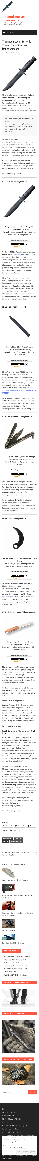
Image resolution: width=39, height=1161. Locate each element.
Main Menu (10, 32)
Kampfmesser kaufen (10, 1129)
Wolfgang (11, 52)
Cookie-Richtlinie (22, 1148)
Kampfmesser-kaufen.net (15, 18)
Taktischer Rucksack (9, 930)
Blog (3, 1109)
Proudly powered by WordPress (12, 1156)
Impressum (6, 1122)
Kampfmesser (17, 254)
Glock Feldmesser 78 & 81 (11, 1119)
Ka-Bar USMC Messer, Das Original (14, 1125)
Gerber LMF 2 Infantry (29, 852)
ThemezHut (8, 1158)
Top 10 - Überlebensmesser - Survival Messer (18, 1135)
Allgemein (18, 839)
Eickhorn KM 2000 (8, 1115)
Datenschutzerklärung (10, 1112)
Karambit (5, 596)
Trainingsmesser (16, 841)
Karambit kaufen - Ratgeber (12, 1132)
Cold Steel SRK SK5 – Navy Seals (13, 943)
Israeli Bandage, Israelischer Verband (15, 880)
